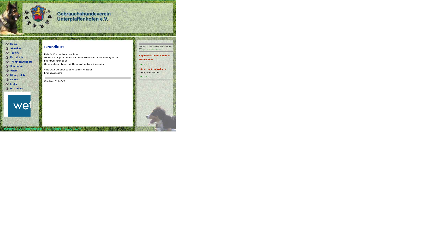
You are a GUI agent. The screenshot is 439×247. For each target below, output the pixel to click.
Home (13, 44)
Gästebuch (16, 88)
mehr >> (143, 64)
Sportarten (16, 66)
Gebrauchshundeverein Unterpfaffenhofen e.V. (47, 129)
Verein (13, 70)
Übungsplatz (17, 75)
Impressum (9, 129)
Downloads (16, 57)
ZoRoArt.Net (77, 129)
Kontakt (15, 79)
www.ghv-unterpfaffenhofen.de (150, 50)
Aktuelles (15, 48)
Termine (15, 52)
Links (13, 84)
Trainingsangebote (21, 61)
